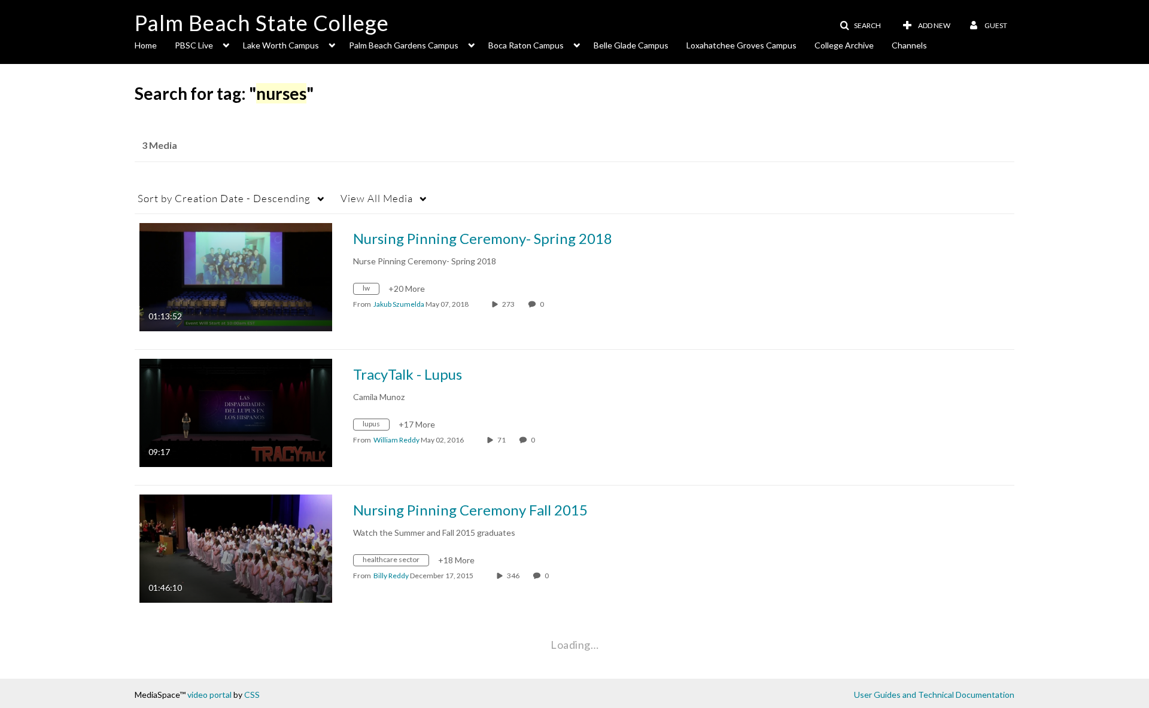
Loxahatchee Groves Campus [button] (741, 45)
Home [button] (146, 45)
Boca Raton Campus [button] (526, 45)
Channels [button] (909, 45)
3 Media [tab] (159, 145)
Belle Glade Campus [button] (631, 45)
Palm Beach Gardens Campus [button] (403, 45)
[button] (860, 25)
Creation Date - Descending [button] (224, 198)
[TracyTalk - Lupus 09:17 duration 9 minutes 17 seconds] (235, 412)
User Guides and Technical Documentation (934, 694)
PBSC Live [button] (194, 45)
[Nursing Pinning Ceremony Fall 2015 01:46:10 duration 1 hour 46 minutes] (235, 547)
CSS (252, 694)
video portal (209, 694)
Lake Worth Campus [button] (281, 45)
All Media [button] (377, 198)
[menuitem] (155, 44)
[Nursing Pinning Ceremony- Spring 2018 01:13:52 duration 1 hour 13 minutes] (235, 276)
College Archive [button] (844, 45)
